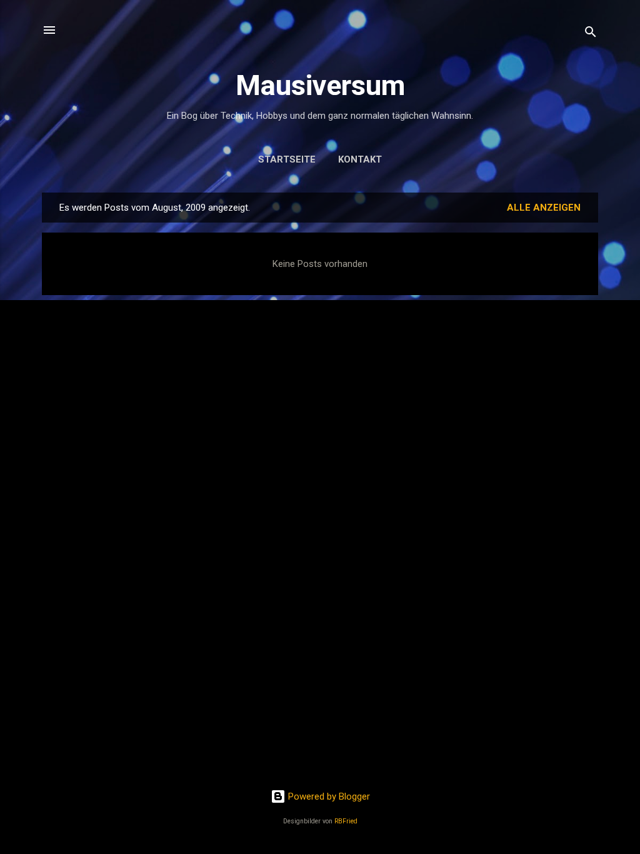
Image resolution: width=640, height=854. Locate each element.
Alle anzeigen (544, 207)
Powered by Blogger (328, 796)
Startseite (287, 159)
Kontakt (360, 159)
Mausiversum (320, 85)
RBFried (346, 821)
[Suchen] (590, 34)
